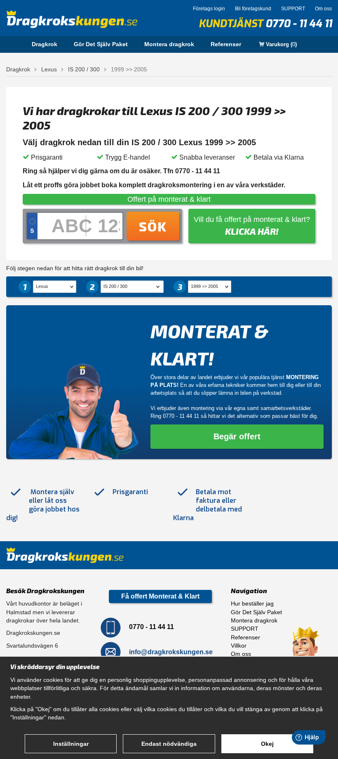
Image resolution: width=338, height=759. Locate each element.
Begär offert (237, 436)
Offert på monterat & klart (169, 199)
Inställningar (71, 743)
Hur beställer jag (252, 603)
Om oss (323, 9)
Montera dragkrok (169, 44)
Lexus (49, 69)
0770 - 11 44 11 (298, 24)
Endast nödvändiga (169, 743)
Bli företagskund (253, 9)
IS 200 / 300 (84, 69)
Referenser (226, 44)
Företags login (209, 9)
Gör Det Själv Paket (101, 44)
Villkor (238, 645)
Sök (153, 226)
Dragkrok (44, 44)
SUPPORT (293, 9)
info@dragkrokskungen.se (171, 651)
